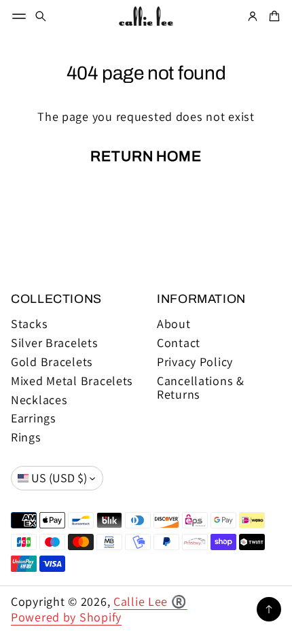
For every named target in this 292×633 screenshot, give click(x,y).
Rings (26, 437)
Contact (178, 343)
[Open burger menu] (19, 16)
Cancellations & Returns (200, 387)
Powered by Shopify (66, 617)
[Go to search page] (41, 16)
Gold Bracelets (52, 362)
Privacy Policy (195, 362)
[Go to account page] (252, 16)
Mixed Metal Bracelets (72, 381)
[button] (41, 16)
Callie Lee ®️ (150, 601)
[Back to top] (269, 609)
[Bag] (272, 16)
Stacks (29, 324)
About (174, 324)
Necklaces (39, 400)
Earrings (33, 418)
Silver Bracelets (54, 343)
